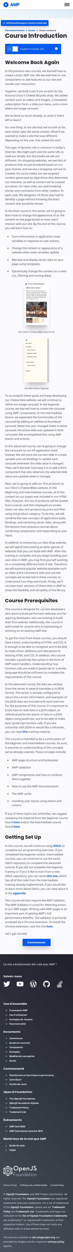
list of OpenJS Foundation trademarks (45, 1215)
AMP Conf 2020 (17, 1126)
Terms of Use (10, 1185)
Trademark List (17, 1111)
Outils (12, 1060)
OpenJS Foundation (17, 1194)
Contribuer (15, 1079)
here (17, 822)
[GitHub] (46, 984)
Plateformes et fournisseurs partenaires (31, 1075)
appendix (19, 893)
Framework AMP (18, 1010)
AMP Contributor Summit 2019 (26, 1130)
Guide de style (17, 1145)
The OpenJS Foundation (22, 1098)
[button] (67, 4)
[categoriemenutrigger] (25, 23)
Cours (31, 30)
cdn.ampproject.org (43, 1237)
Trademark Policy (19, 1107)
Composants (16, 1047)
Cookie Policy (57, 1185)
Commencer (36, 942)
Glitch (57, 846)
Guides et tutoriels (19, 1042)
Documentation (15, 30)
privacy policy (56, 1241)
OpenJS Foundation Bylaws (24, 1103)
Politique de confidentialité (33, 1185)
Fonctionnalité (17, 1023)
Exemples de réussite (21, 1019)
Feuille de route (18, 1084)
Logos (12, 1149)
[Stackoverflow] (59, 984)
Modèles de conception (22, 1056)
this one (52, 876)
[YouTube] (20, 984)
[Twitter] (6, 984)
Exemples (14, 1051)
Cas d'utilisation (18, 1014)
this (25, 732)
